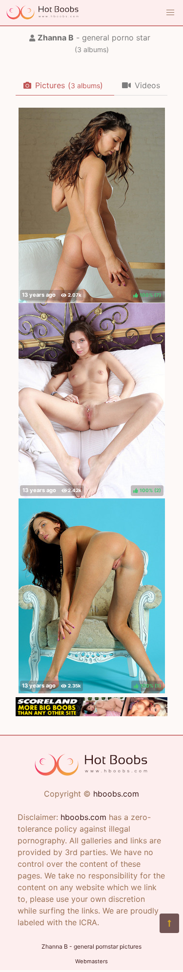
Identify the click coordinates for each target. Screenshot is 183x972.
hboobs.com (116, 794)
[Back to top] (169, 923)
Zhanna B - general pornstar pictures (91, 946)
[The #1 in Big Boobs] (91, 713)
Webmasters (91, 961)
